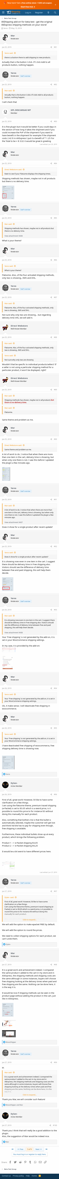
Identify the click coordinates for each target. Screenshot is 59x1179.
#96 (55, 794)
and (14, 1105)
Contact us (6, 1175)
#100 (55, 1125)
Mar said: (8, 90)
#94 (55, 688)
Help (28, 1175)
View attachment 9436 (14, 236)
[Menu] (3, 12)
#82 (55, 84)
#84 (55, 163)
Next (38, 1149)
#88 (55, 337)
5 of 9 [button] (29, 1149)
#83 (55, 121)
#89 (55, 389)
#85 (55, 218)
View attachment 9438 (14, 632)
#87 (55, 297)
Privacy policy (18, 1175)
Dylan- (14, 783)
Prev (21, 1149)
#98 (55, 964)
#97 (55, 891)
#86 (55, 260)
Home (34, 1175)
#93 (55, 610)
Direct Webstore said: (13, 169)
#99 (55, 1062)
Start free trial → (28, 7)
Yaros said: (9, 53)
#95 (55, 728)
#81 (55, 47)
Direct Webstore (19, 325)
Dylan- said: (9, 897)
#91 (55, 499)
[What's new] (48, 12)
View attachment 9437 (14, 522)
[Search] (55, 12)
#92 (55, 546)
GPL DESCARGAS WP (21, 110)
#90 (55, 439)
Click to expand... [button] (29, 919)
